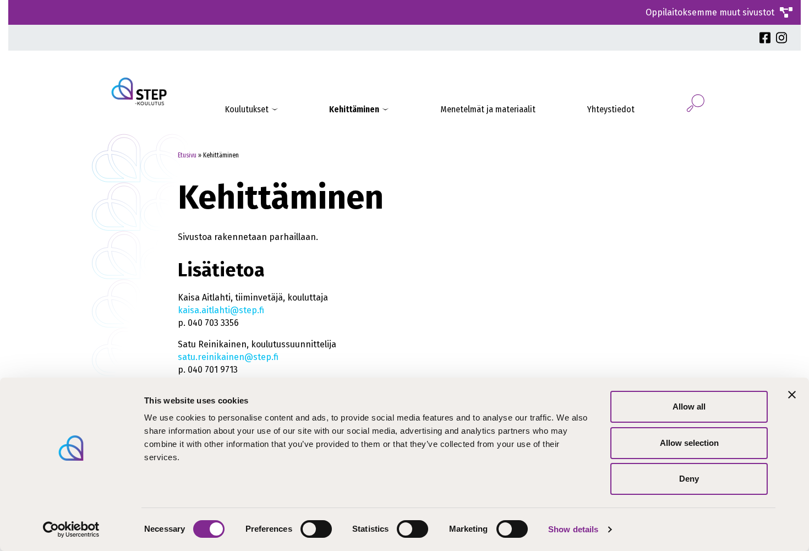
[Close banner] (792, 395)
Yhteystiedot (611, 109)
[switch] (316, 529)
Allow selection (689, 443)
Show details (573, 529)
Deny (689, 478)
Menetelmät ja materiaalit (487, 109)
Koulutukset (247, 109)
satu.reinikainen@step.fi (228, 357)
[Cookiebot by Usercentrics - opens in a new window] (71, 529)
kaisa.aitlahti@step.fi (221, 310)
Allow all (689, 406)
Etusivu (187, 155)
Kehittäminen (354, 109)
